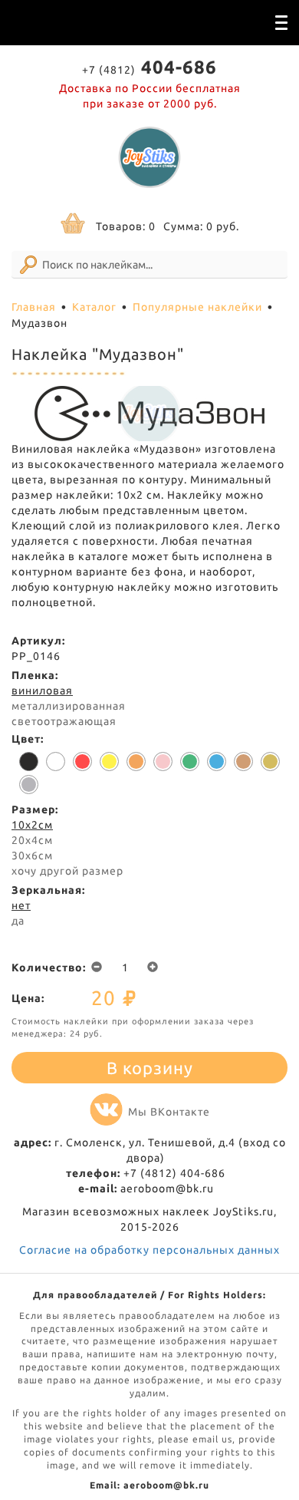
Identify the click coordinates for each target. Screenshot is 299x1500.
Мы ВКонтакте (169, 1112)
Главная (34, 307)
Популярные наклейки (197, 307)
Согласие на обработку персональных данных (149, 1250)
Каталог (94, 307)
